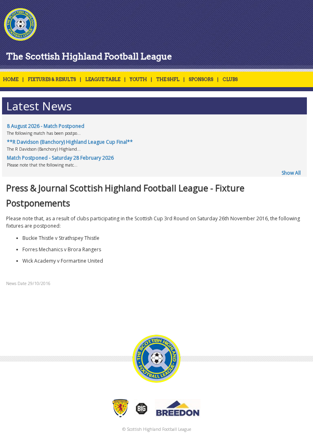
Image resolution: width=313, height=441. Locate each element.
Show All (291, 172)
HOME (10, 79)
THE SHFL (167, 79)
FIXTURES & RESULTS (52, 79)
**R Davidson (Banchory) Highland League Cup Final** (70, 141)
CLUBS (230, 79)
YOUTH (138, 79)
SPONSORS (201, 79)
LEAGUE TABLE (102, 79)
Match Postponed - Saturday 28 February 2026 (60, 157)
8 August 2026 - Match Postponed (45, 126)
